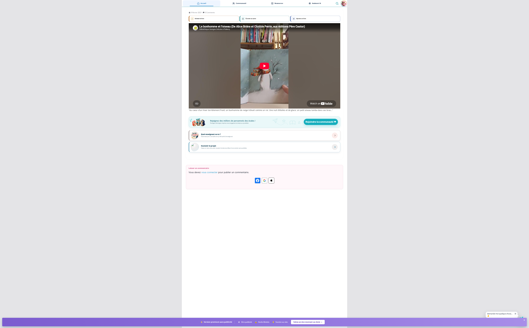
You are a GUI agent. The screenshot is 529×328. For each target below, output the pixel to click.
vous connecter (209, 172)
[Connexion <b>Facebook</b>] (257, 180)
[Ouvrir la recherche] (337, 3)
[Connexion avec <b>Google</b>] (264, 180)
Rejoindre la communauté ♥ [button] (321, 121)
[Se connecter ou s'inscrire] (343, 3)
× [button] (515, 313)
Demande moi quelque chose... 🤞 (499, 314)
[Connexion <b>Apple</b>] (271, 180)
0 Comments (210, 12)
